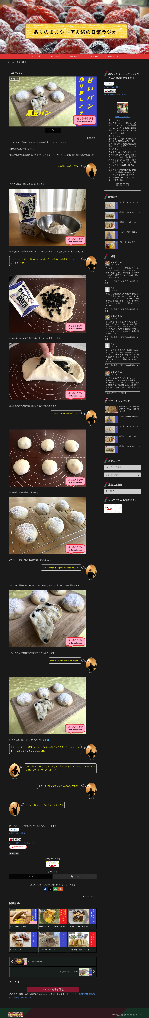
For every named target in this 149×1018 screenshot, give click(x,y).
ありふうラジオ (122, 116)
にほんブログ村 (16, 833)
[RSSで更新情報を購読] (60, 889)
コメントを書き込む (53, 989)
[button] (75, 876)
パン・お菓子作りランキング (20, 843)
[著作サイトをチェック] (45, 889)
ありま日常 (15, 853)
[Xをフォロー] (50, 889)
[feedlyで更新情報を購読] (55, 889)
